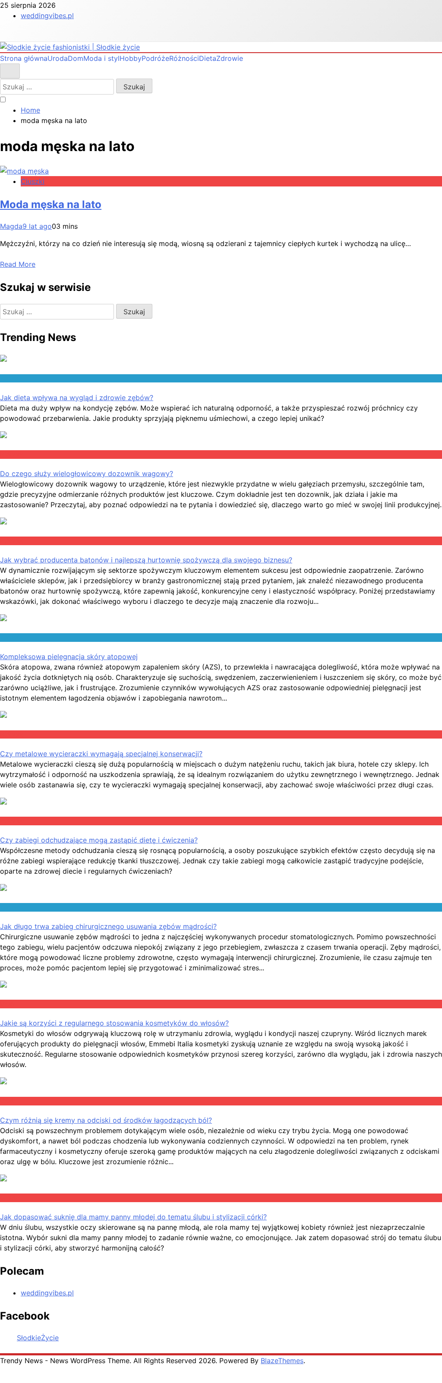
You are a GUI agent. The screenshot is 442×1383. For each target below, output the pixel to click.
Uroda (57, 58)
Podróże (155, 58)
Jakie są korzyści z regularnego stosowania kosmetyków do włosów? (114, 1023)
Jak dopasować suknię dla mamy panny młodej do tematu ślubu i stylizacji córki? (133, 1216)
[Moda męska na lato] (24, 171)
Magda (11, 226)
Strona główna (23, 58)
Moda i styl (101, 58)
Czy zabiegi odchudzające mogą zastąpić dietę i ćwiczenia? (99, 840)
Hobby (131, 58)
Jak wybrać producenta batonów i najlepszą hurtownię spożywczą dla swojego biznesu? (146, 560)
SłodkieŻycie (38, 1337)
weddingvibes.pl (47, 15)
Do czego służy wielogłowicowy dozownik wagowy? (86, 473)
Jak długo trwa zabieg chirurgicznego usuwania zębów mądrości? (108, 926)
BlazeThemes (282, 1360)
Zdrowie (229, 58)
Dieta (207, 58)
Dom (75, 58)
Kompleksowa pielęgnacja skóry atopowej (69, 656)
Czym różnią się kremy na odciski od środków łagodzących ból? (106, 1120)
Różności (184, 58)
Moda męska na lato (50, 204)
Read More (17, 264)
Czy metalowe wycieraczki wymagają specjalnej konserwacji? (101, 753)
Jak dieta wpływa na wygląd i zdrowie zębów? (76, 397)
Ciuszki (32, 181)
